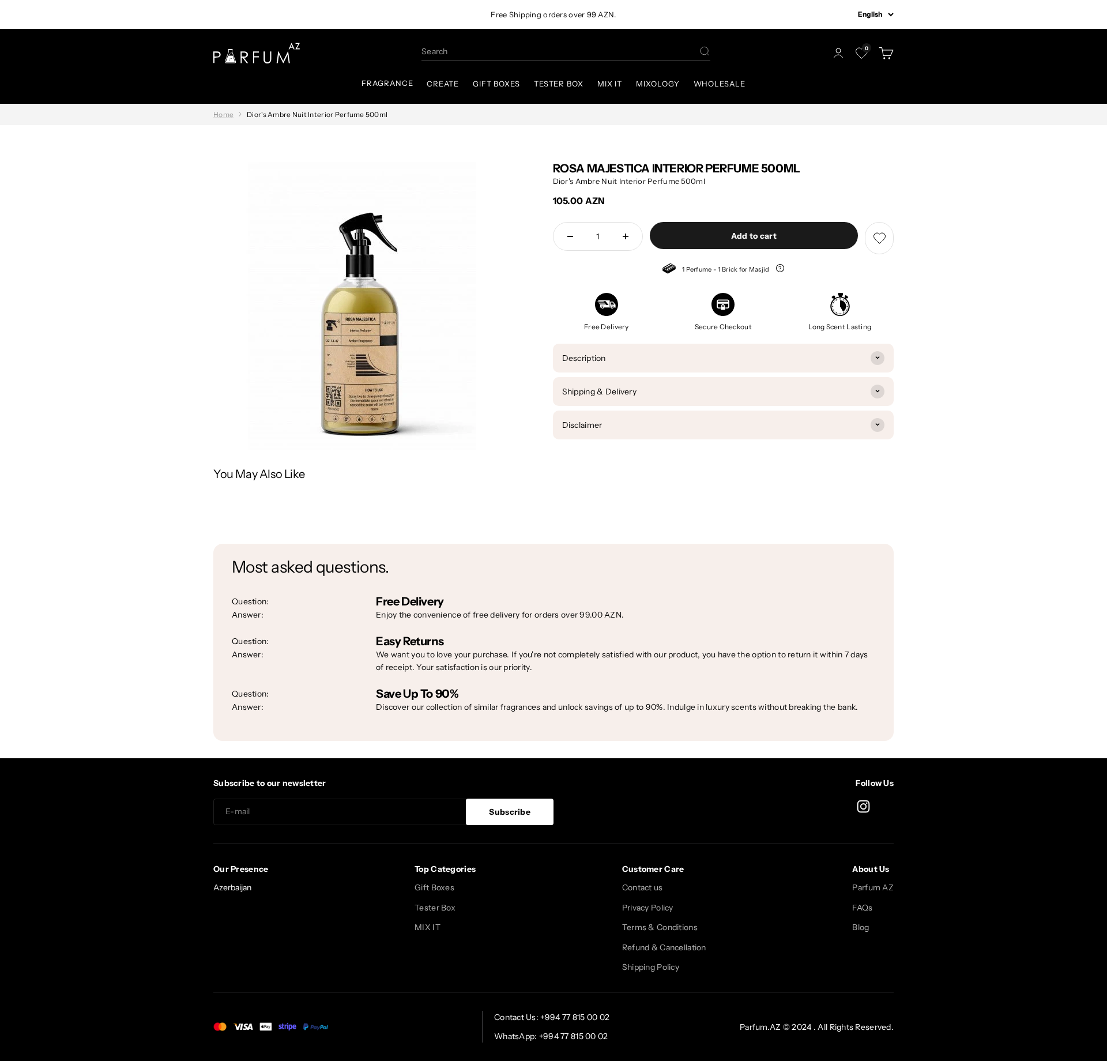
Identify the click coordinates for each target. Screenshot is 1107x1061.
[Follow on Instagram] (863, 806)
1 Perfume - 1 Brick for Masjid (717, 270)
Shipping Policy (650, 967)
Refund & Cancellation (664, 947)
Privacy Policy (647, 907)
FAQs (862, 907)
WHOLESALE (719, 83)
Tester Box (435, 907)
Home (223, 114)
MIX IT (609, 83)
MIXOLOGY (657, 83)
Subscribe (509, 812)
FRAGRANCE (387, 83)
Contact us (642, 887)
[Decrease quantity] (570, 236)
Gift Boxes (434, 887)
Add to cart (754, 236)
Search (434, 51)
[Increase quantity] (625, 236)
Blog (860, 927)
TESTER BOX (558, 83)
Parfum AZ (873, 887)
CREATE (442, 83)
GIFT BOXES (496, 83)
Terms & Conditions (660, 927)
